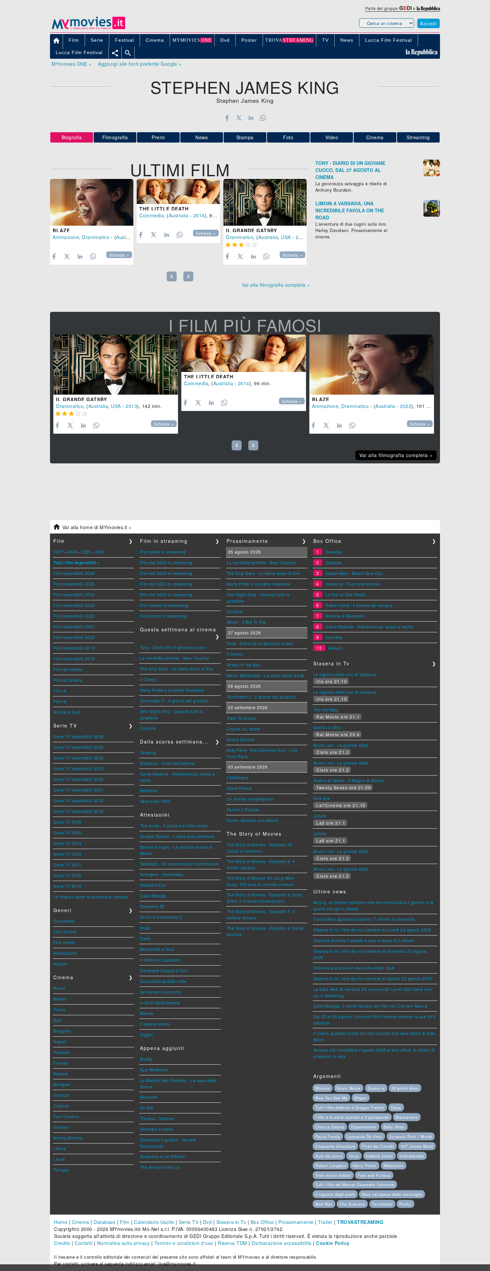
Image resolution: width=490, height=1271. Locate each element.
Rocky (405, 1204)
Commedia (151, 215)
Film (125, 1222)
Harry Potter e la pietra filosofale (172, 690)
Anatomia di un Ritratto (162, 1156)
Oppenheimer (364, 1126)
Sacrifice (334, 637)
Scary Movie (349, 1088)
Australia (126, 237)
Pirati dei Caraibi (378, 1146)
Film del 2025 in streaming (166, 562)
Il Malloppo (238, 777)
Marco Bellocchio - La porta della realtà (265, 675)
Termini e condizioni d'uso (183, 1243)
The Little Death (164, 208)
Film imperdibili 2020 (74, 637)
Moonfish (149, 1097)
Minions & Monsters (344, 616)
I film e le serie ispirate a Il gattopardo (352, 1117)
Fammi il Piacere (243, 809)
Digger (146, 1034)
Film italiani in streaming (164, 605)
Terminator (382, 1204)
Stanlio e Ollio (327, 727)
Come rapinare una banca (252, 820)
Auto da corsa (328, 1155)
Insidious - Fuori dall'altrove (167, 763)
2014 (199, 215)
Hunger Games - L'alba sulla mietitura (177, 836)
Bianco (147, 1013)
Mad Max (324, 1204)
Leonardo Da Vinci (364, 1136)
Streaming (418, 137)
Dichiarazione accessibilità (282, 1243)
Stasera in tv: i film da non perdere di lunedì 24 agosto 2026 (372, 929)
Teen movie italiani (333, 1175)
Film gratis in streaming (163, 552)
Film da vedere (68, 669)
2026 (72, 552)
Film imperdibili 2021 (74, 626)
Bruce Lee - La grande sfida (340, 745)
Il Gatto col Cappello (160, 960)
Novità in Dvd (66, 712)
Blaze (61, 230)
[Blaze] (91, 202)
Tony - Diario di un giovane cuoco (173, 647)
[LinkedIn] (250, 118)
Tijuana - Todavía (157, 1118)
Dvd (207, 1222)
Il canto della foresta (160, 1002)
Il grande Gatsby (251, 230)
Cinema (375, 137)
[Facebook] (226, 118)
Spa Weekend (154, 1069)
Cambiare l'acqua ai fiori (164, 970)
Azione (60, 964)
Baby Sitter (394, 1126)
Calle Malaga (153, 895)
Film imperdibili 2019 (74, 648)
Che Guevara (352, 1204)
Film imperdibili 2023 (74, 605)
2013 (301, 237)
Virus (354, 1155)
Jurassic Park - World (410, 1136)
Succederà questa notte (163, 981)
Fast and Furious (374, 1175)
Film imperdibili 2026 (74, 573)
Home (60, 1222)
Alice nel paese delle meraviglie (392, 1194)
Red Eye (321, 798)
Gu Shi (146, 1107)
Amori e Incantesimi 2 (161, 917)
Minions (322, 1088)
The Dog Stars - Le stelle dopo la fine (176, 668)
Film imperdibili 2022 (74, 616)
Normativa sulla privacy (123, 1243)
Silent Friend (239, 788)
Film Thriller (65, 931)
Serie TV (188, 1222)
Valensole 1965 (155, 801)
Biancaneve (407, 1117)
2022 (405, 406)
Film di (60, 690)
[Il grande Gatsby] (265, 202)
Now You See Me (331, 1097)
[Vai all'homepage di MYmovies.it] (88, 28)
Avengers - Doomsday (162, 874)
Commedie (64, 921)
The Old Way (326, 709)
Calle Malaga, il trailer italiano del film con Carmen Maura (370, 1006)
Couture (148, 728)
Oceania (148, 752)
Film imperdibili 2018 (74, 658)
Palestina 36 (152, 906)
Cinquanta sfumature (335, 1146)
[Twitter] (238, 118)
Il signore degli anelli (335, 1194)
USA (286, 237)
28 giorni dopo (405, 1088)
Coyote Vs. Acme (243, 728)
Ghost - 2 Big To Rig (246, 622)
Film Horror (64, 942)
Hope (145, 927)
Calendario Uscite (154, 1222)
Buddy (146, 1059)
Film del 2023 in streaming (166, 584)
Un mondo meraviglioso (250, 799)
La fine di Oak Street (345, 594)
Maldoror (149, 790)
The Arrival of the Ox (160, 1167)
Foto (288, 137)
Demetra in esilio (157, 1129)
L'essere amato (155, 1024)
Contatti (83, 1243)
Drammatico (95, 237)
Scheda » (119, 255)
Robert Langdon (330, 1165)
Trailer (325, 1222)
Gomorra (376, 1088)
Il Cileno (148, 679)
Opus (396, 1107)
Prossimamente (296, 1222)
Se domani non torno (160, 992)
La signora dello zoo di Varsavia (345, 674)
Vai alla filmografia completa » (276, 284)
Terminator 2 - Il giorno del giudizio (174, 700)
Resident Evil (153, 885)
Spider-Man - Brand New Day (354, 573)
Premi (158, 137)
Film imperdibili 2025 (74, 584)
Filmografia (115, 137)
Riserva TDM (232, 1243)
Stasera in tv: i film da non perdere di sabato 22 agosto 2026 (372, 978)
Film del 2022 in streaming (166, 594)
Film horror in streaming (163, 616)
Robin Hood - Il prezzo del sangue (359, 605)
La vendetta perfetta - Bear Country (174, 658)
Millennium (394, 1165)
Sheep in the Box (243, 664)
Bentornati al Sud (157, 949)
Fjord (145, 938)
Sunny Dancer (241, 739)
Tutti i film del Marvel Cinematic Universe (354, 1184)
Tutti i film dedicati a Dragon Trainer (349, 1107)
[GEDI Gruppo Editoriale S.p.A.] (405, 8)
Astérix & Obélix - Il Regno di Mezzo (348, 780)
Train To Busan (241, 718)
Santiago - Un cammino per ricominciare (179, 863)
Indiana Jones (379, 1155)
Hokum (335, 648)
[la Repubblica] (428, 8)
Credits (62, 1243)
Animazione (66, 237)
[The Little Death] (178, 191)
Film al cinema (67, 680)
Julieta (320, 816)
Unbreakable (412, 1155)
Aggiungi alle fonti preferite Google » (139, 63)
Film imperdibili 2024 (74, 594)
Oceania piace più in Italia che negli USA (353, 968)
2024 (100, 552)
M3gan (360, 1097)
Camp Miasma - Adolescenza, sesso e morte (369, 626)
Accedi (428, 23)
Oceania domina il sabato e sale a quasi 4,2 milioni (363, 940)
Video (331, 137)
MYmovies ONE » (71, 63)
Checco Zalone (329, 1126)
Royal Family (327, 1136)
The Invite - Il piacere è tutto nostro (174, 825)
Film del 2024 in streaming (166, 573)
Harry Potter (365, 1165)
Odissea (333, 562)
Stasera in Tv (231, 1222)
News (201, 137)
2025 (86, 552)
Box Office (262, 1222)
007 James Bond (417, 1146)
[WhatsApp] (263, 118)
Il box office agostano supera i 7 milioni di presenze (364, 919)
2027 (58, 552)
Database (104, 1222)
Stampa (245, 137)
